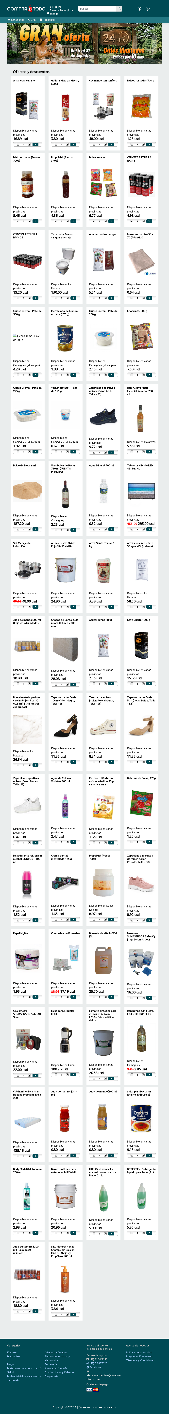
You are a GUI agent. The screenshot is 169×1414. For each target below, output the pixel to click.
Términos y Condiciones (140, 1360)
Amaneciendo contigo (102, 234)
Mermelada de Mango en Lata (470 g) (64, 312)
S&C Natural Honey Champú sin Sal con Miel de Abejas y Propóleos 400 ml (62, 1251)
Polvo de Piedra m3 (24, 465)
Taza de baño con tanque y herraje (61, 235)
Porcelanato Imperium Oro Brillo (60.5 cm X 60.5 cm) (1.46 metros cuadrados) (26, 702)
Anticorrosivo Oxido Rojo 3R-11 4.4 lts (63, 544)
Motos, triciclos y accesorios (24, 1376)
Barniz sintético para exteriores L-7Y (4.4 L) (64, 1170)
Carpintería (51, 1376)
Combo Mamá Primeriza (65, 933)
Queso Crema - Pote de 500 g (27, 312)
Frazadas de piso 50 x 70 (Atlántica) (140, 235)
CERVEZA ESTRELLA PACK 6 (139, 159)
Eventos (12, 1352)
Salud (10, 1372)
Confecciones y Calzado (59, 1372)
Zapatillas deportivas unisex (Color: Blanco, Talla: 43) (26, 781)
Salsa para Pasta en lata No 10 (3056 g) (139, 1093)
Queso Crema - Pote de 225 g (27, 389)
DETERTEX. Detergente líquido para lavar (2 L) (141, 1170)
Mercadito (13, 1356)
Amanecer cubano (24, 80)
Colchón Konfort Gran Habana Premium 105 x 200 (27, 1094)
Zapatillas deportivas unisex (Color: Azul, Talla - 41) (102, 391)
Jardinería (13, 1380)
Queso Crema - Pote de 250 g (103, 312)
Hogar (11, 1364)
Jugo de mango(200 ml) (103, 1091)
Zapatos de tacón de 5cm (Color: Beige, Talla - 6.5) (141, 700)
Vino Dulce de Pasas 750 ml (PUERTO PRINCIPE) (63, 468)
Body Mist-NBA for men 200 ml (27, 1170)
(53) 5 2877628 (98, 1363)
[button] (14, 43)
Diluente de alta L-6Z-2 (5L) (103, 935)
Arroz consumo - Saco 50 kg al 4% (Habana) (140, 544)
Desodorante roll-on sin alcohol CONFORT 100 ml (27, 858)
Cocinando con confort (103, 80)
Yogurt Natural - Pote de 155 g (64, 389)
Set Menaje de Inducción (22, 544)
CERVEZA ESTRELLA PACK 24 (25, 235)
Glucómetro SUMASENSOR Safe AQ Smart (27, 1014)
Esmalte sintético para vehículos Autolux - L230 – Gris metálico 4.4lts (103, 1015)
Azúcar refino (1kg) (100, 619)
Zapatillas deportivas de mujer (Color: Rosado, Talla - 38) (140, 858)
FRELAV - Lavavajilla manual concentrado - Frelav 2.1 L (102, 1172)
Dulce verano (97, 157)
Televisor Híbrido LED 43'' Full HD (140, 467)
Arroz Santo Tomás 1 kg (101, 544)
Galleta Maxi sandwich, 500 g (65, 82)
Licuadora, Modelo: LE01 (62, 1012)
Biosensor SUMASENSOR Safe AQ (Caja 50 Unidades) (141, 936)
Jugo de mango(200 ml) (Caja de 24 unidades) (27, 621)
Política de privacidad (139, 1352)
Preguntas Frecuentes (139, 1356)
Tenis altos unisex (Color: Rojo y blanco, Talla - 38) (101, 700)
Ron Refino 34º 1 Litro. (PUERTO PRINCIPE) (140, 1012)
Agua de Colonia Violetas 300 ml (61, 779)
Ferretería (51, 1364)
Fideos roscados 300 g (140, 80)
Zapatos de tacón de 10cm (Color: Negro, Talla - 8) (63, 700)
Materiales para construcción (24, 1368)
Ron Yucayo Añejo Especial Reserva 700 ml (140, 391)
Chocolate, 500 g (137, 311)
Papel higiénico (22, 933)
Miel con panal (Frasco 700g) (26, 159)
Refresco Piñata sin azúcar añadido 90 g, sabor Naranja (101, 781)
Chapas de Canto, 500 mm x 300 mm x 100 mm (64, 623)
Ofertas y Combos (56, 1352)
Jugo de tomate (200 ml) (63, 1093)
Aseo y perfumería (56, 1368)
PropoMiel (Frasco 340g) (61, 159)
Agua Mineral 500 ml (101, 465)
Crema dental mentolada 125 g (61, 857)
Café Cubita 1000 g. (139, 619)
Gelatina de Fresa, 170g (141, 778)
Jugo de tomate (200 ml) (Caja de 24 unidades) (25, 1249)
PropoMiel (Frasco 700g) (99, 857)
